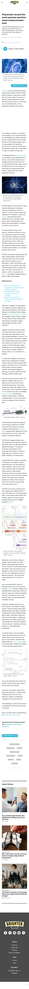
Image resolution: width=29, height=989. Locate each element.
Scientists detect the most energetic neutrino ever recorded (12, 293)
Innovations (5, 852)
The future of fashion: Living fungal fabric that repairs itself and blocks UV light (14, 894)
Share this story (18, 85)
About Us (14, 945)
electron (4, 274)
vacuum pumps (6, 394)
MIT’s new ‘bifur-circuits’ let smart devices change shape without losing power (14, 856)
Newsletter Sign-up (14, 970)
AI (2, 813)
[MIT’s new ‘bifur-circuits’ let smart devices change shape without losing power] (14, 837)
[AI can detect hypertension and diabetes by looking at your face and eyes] (14, 799)
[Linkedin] (14, 932)
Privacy (14, 960)
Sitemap (14, 950)
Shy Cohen (5, 821)
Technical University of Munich (16, 314)
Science (4, 217)
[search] (27, 2)
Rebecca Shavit (6, 898)
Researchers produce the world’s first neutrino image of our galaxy (14, 299)
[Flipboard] (19, 932)
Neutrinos (5, 91)
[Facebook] (5, 932)
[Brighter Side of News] (14, 2)
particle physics (21, 155)
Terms (14, 963)
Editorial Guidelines (14, 952)
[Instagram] (10, 932)
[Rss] (23, 932)
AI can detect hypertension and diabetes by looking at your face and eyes (13, 817)
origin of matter (17, 641)
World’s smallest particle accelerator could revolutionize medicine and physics (14, 287)
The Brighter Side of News (12, 715)
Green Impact (6, 890)
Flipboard (14, 973)
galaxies (10, 589)
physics (11, 502)
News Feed (14, 947)
